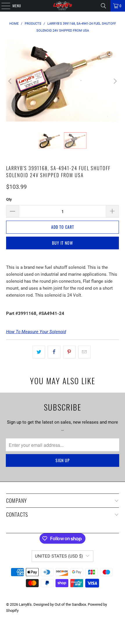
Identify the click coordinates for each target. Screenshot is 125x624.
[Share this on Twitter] (39, 352)
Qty (9, 199)
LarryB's (25, 604)
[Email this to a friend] (84, 352)
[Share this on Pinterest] (69, 352)
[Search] (103, 6)
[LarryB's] (62, 6)
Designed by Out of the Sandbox (59, 604)
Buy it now (62, 243)
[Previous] (10, 81)
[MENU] (2, 6)
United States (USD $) (59, 556)
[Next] (114, 81)
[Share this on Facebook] (54, 352)
